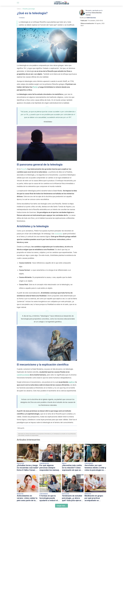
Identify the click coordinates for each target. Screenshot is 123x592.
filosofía (24, 169)
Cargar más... (61, 506)
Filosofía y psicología (29, 8)
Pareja (64, 463)
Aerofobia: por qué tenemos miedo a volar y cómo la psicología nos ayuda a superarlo (95, 467)
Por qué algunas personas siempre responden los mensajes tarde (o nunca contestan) (50, 467)
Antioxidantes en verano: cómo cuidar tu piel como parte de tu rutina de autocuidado (27, 498)
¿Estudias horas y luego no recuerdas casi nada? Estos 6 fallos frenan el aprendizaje (27, 467)
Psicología (20, 463)
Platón (35, 87)
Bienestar (20, 493)
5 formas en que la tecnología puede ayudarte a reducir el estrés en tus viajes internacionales (48, 498)
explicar (71, 382)
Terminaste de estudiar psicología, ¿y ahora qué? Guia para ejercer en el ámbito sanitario (72, 498)
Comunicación (44, 463)
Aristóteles (58, 234)
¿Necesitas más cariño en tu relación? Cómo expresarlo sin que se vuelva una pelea (72, 467)
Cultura (19, 8)
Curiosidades (89, 463)
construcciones (23, 375)
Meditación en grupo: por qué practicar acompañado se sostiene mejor (94, 498)
